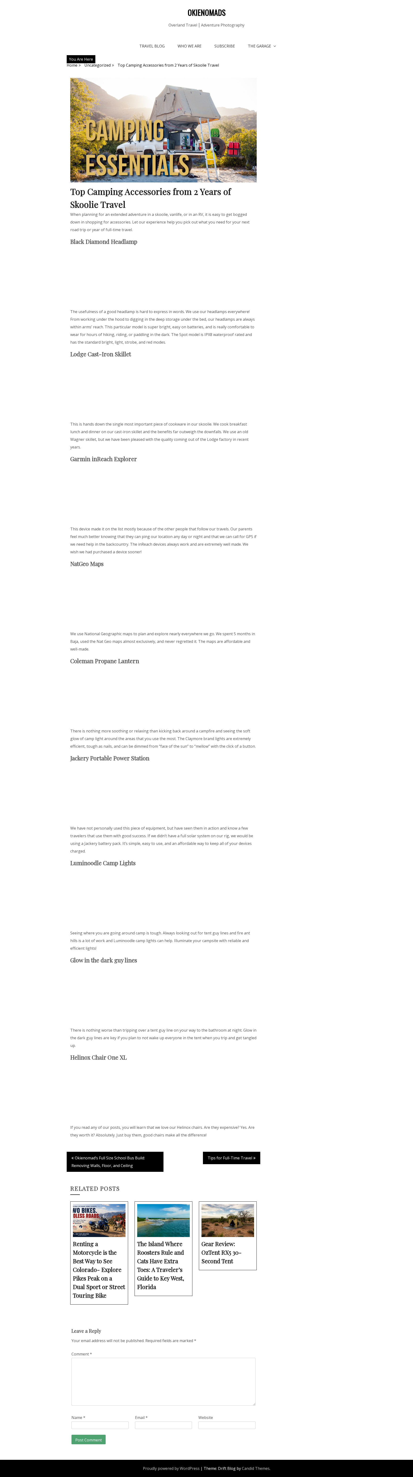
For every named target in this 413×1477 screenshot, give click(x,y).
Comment (81, 1354)
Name (78, 1417)
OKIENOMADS (207, 12)
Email (141, 1417)
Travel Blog (152, 46)
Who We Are (189, 46)
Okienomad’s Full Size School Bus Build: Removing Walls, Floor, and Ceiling (108, 1161)
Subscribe (224, 46)
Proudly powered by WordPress (171, 1468)
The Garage (259, 46)
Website (205, 1417)
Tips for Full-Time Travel (230, 1158)
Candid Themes (256, 1468)
